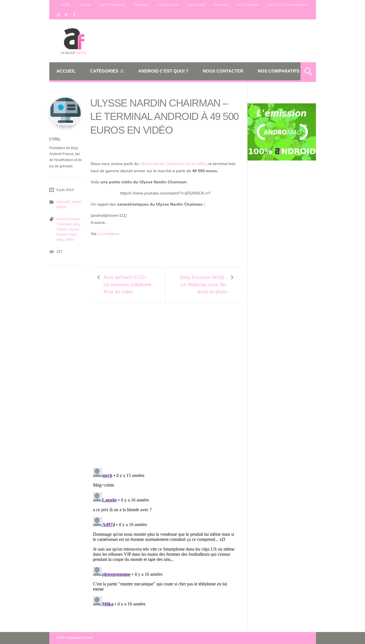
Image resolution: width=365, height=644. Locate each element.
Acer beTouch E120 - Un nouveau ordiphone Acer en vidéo (127, 284)
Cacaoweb (196, 5)
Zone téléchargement (287, 5)
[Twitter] (66, 14)
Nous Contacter (223, 71)
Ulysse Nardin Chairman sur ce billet (172, 163)
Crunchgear (108, 233)
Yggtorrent (248, 5)
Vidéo (69, 240)
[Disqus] (165, 381)
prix (76, 224)
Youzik (85, 5)
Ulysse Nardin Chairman (67, 234)
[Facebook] (74, 14)
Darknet (141, 5)
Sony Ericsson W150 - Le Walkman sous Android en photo (203, 284)
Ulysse (61, 229)
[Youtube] (58, 14)
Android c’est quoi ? (163, 71)
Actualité (63, 202)
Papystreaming (112, 5)
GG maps (221, 5)
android (62, 219)
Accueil (66, 71)
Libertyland (168, 5)
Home (65, 5)
